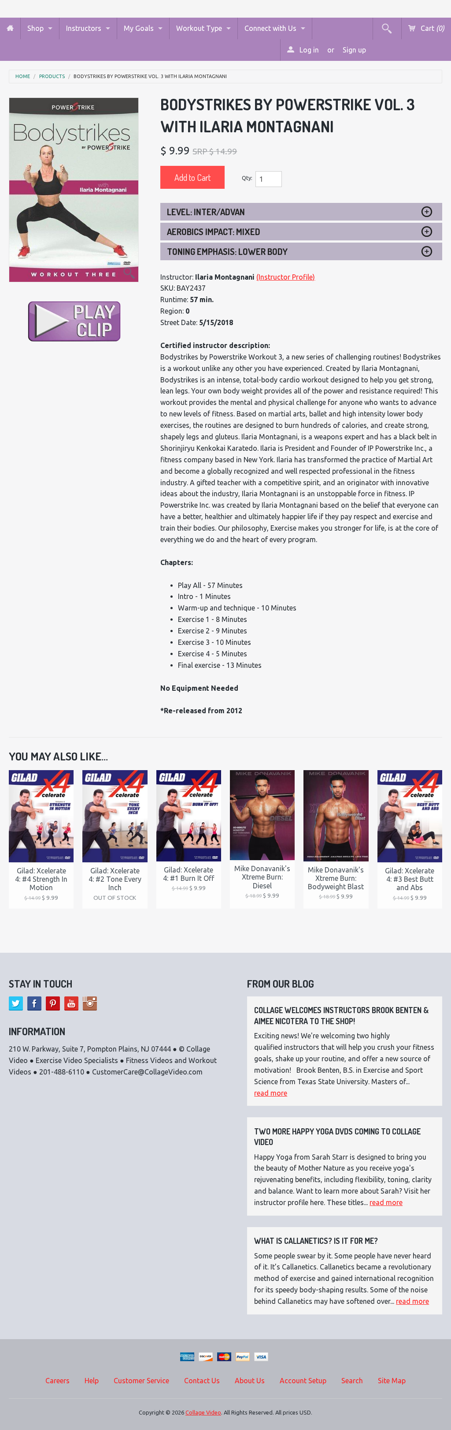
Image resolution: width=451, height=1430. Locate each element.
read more (270, 1093)
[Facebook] (34, 1003)
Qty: (247, 178)
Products (52, 76)
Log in (308, 50)
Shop (35, 28)
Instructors (83, 28)
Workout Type (199, 28)
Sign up (354, 50)
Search (352, 1381)
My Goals (139, 28)
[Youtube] (71, 1003)
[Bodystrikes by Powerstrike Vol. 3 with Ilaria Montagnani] (74, 189)
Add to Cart (192, 177)
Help (92, 1381)
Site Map (392, 1381)
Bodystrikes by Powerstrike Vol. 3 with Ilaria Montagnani (150, 76)
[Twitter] (16, 1003)
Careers (57, 1381)
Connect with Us (270, 28)
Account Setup (303, 1381)
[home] (10, 28)
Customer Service (141, 1381)
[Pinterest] (53, 1003)
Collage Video (203, 1412)
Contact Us (202, 1381)
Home (22, 76)
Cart (431, 28)
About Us (250, 1381)
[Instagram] (90, 1003)
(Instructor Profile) (285, 277)
